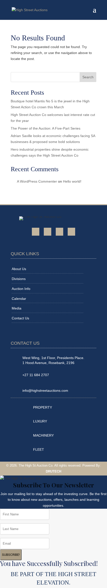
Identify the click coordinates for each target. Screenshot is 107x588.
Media (16, 308)
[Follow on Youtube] (47, 232)
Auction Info (21, 289)
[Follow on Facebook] (35, 232)
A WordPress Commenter (37, 181)
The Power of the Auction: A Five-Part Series (45, 128)
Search (88, 77)
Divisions (19, 279)
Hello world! (72, 181)
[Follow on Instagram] (59, 232)
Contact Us (20, 318)
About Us (19, 269)
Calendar (19, 299)
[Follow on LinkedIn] (71, 232)
